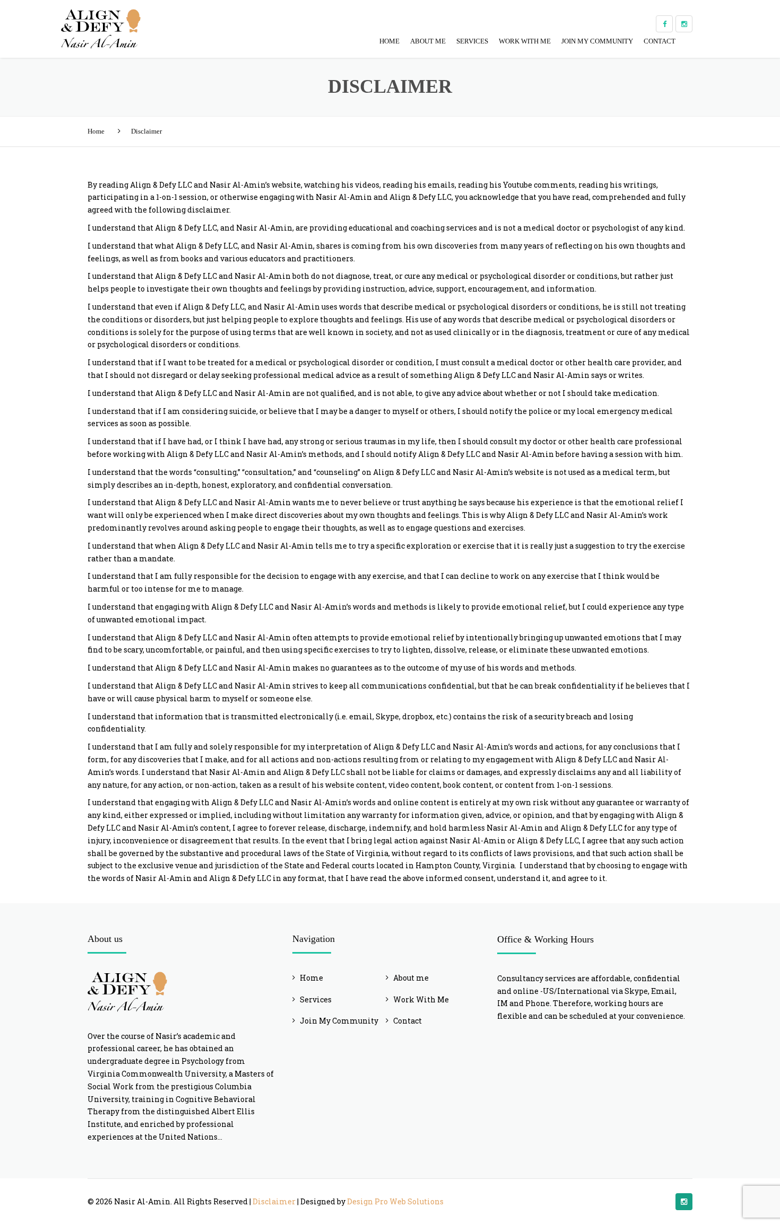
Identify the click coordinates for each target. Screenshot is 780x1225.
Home (389, 41)
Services (472, 41)
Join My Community (597, 41)
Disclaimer (274, 1201)
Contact (659, 41)
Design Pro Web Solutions (395, 1201)
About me (428, 41)
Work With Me (525, 41)
